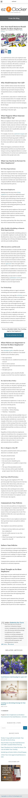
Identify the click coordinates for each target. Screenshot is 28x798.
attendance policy (8, 350)
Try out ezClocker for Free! (14, 335)
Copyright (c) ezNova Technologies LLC (11, 796)
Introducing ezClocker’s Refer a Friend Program (13, 752)
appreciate (8, 263)
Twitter (5, 644)
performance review (15, 277)
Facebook (11, 644)
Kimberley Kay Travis (17, 622)
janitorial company (20, 134)
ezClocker (19, 295)
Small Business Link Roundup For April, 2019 (14, 677)
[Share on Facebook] (2, 51)
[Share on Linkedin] (9, 51)
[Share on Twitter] (6, 51)
